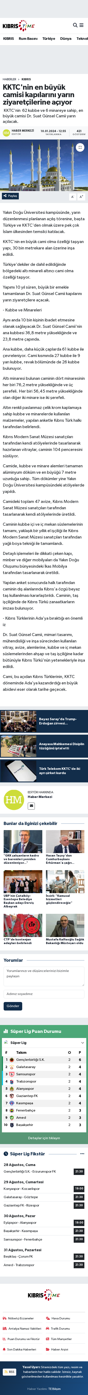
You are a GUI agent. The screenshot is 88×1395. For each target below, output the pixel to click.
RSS (11, 1371)
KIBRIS (8, 39)
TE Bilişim (54, 1389)
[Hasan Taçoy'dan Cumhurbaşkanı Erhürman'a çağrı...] (65, 841)
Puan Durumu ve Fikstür (24, 1339)
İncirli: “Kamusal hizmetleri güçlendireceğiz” (59, 899)
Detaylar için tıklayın (44, 1138)
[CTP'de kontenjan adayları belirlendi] (23, 925)
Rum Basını (28, 39)
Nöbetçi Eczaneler (21, 1318)
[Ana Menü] (81, 25)
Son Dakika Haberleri (21, 1349)
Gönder (13, 1006)
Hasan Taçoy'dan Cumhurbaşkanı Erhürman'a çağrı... (60, 859)
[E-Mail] (31, 806)
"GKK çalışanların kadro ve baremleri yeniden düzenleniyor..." (21, 859)
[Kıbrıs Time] (19, 26)
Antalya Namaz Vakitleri (25, 1328)
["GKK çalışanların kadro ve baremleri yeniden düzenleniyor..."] (23, 841)
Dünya (66, 39)
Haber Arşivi (59, 1349)
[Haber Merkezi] (14, 800)
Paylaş (12, 195)
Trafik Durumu (60, 1328)
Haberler (9, 79)
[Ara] (75, 25)
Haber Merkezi (40, 797)
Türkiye (48, 39)
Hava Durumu (61, 1318)
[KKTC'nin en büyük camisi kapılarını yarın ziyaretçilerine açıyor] (44, 165)
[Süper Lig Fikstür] (82, 1154)
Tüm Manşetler (61, 1339)
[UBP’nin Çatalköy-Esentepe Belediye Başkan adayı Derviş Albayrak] (23, 881)
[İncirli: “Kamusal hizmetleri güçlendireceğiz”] (65, 881)
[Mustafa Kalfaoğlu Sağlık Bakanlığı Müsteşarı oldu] (65, 925)
